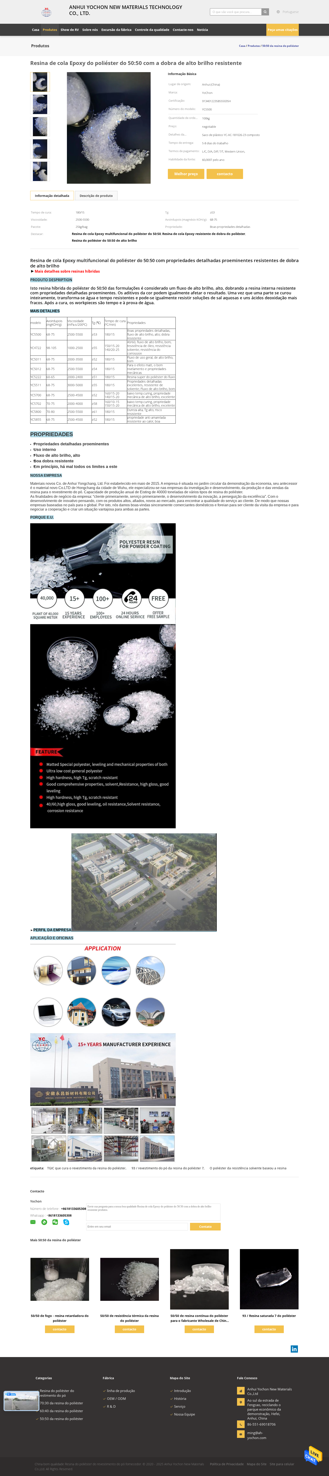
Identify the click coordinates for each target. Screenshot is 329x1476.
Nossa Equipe (184, 1414)
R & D (111, 1406)
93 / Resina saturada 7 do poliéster (269, 1316)
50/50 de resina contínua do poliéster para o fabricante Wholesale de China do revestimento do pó (199, 1321)
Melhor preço (186, 173)
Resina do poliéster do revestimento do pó (55, 1393)
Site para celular (282, 1464)
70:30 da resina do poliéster (61, 1403)
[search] (265, 11)
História (180, 1398)
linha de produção (121, 1390)
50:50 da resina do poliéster (61, 1418)
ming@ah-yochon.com (256, 1435)
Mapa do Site (257, 1464)
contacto (225, 173)
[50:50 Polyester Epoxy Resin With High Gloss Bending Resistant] (40, 82)
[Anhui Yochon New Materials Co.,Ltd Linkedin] (294, 1349)
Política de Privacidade (227, 1464)
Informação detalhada (52, 196)
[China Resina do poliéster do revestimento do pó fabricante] (47, 12)
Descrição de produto (96, 196)
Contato (205, 1226)
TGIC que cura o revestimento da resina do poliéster (86, 1168)
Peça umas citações (283, 30)
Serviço (179, 1406)
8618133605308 (60, 1215)
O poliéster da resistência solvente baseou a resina (248, 1168)
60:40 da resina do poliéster (61, 1411)
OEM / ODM (116, 1398)
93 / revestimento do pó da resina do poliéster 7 (168, 1168)
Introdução (182, 1390)
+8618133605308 (73, 1209)
